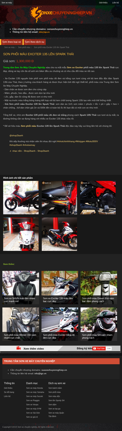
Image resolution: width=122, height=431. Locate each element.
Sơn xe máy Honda (34, 388)
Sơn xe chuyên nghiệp (27, 427)
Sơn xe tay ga (54, 409)
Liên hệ (115, 3)
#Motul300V (92, 141)
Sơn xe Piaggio (33, 400)
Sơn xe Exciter (75, 67)
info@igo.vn (44, 32)
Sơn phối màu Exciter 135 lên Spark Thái (51, 47)
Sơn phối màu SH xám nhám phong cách (97, 336)
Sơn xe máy (7, 3)
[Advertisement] (61, 165)
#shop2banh (16, 145)
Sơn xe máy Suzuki (34, 396)
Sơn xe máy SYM (33, 409)
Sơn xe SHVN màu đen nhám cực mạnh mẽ (19, 300)
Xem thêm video (34, 348)
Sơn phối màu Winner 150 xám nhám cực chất (20, 336)
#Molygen (80, 141)
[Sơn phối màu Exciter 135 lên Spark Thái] (27, 214)
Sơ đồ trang (9, 392)
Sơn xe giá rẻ (32, 417)
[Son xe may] (61, 22)
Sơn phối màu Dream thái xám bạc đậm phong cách (98, 300)
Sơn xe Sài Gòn (33, 413)
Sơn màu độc (54, 396)
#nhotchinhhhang (66, 141)
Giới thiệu (103, 3)
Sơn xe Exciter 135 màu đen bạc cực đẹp (58, 300)
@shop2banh (16, 135)
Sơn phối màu (24, 47)
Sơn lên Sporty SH (56, 400)
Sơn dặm (52, 404)
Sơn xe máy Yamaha (35, 392)
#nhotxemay (29, 145)
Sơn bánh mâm (55, 388)
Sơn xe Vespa (32, 404)
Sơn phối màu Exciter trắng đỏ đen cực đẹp (59, 336)
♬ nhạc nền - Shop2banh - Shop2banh (29, 151)
